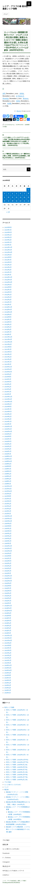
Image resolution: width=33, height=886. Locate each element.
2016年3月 (7, 538)
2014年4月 (7, 596)
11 (12, 197)
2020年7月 (7, 409)
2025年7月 (7, 260)
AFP (4, 93)
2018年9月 (7, 464)
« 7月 (8, 212)
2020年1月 (7, 424)
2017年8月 (7, 496)
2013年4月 (7, 625)
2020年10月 (8, 401)
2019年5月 (7, 444)
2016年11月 (8, 518)
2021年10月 (8, 372)
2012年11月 (8, 638)
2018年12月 (8, 456)
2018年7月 (7, 469)
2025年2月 (8, 272)
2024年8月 (8, 287)
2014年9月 (7, 583)
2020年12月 (8, 396)
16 (4, 201)
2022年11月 (8, 339)
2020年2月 (8, 421)
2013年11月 (8, 608)
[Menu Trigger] (28, 3)
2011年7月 (7, 678)
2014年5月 (7, 593)
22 (28, 201)
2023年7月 (7, 319)
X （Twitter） (7, 857)
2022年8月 (8, 347)
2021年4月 (7, 386)
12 (16, 197)
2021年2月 (7, 391)
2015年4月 (7, 566)
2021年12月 (8, 367)
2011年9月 (7, 673)
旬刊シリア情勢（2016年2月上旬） (17, 772)
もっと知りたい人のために (12, 784)
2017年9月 (7, 494)
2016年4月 (7, 536)
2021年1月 (7, 394)
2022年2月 (8, 362)
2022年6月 (8, 352)
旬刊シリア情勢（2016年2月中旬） (17, 774)
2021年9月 (7, 374)
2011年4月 (7, 685)
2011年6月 (7, 680)
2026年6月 (8, 232)
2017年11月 (8, 489)
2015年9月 (7, 553)
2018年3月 (7, 479)
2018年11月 (8, 459)
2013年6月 (7, 620)
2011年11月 (7, 668)
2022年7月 (7, 349)
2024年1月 (7, 304)
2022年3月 (7, 359)
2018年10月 (8, 461)
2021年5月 (7, 384)
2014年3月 (7, 598)
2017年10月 (8, 491)
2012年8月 (7, 645)
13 (20, 197)
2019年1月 (7, 454)
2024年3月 (7, 299)
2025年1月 (7, 275)
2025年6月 (8, 262)
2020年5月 (8, 414)
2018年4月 (7, 476)
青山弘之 (19, 111)
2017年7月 (7, 498)
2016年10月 (8, 521)
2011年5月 (7, 683)
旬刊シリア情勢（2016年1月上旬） (17, 764)
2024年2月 (8, 302)
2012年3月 (7, 658)
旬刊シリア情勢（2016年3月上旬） (17, 779)
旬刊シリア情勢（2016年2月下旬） (17, 777)
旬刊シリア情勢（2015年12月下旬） (17, 762)
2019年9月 (7, 434)
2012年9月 (7, 643)
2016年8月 (7, 526)
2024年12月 (8, 277)
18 (12, 201)
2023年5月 (7, 324)
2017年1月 (7, 513)
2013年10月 (8, 610)
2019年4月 (7, 446)
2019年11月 (8, 429)
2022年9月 (8, 344)
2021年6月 (7, 382)
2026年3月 (8, 240)
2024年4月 (8, 297)
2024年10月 (8, 282)
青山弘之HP (6, 866)
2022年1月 (7, 364)
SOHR (9, 103)
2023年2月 (7, 332)
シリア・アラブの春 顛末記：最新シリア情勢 (16, 7)
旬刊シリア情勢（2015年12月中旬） (17, 760)
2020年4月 (8, 416)
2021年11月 (8, 369)
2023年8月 (7, 317)
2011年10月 (8, 670)
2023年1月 (7, 334)
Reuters (25, 98)
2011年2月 (7, 690)
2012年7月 (7, 648)
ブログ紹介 (7, 782)
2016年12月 (8, 516)
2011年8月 (7, 675)
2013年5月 (7, 623)
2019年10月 (8, 431)
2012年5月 (7, 653)
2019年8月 (7, 436)
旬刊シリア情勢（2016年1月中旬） (17, 767)
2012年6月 (7, 650)
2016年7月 (7, 528)
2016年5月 (7, 533)
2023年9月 (8, 314)
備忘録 (6, 789)
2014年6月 (7, 591)
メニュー (6, 14)
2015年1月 (7, 573)
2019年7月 (7, 439)
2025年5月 (8, 265)
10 (8, 197)
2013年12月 (8, 605)
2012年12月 (8, 635)
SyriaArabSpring (9, 124)
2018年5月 (7, 474)
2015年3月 (7, 568)
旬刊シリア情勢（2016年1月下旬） (17, 769)
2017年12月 (8, 486)
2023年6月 (8, 322)
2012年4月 (7, 655)
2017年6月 (7, 501)
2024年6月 (8, 292)
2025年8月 (8, 257)
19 (16, 201)
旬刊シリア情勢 (9, 707)
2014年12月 (8, 576)
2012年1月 (7, 663)
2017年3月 (7, 508)
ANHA (22, 93)
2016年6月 (7, 531)
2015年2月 (7, 571)
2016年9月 (7, 523)
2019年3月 (7, 449)
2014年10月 (8, 581)
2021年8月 (7, 377)
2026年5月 (8, 235)
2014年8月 (7, 586)
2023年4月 (7, 327)
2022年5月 (8, 354)
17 (8, 201)
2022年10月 (8, 342)
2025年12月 (8, 247)
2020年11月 (8, 399)
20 (20, 201)
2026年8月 (8, 227)
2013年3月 (7, 628)
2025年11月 (8, 250)
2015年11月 (8, 548)
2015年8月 (7, 556)
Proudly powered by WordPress (11, 882)
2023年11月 (8, 309)
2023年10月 (8, 312)
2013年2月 (7, 630)
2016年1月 (7, 543)
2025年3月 (7, 270)
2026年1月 (7, 245)
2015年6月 (7, 561)
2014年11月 (8, 578)
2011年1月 (7, 693)
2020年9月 (8, 404)
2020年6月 (8, 411)
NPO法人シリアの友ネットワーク (13, 871)
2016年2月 (7, 541)
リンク (6, 787)
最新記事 (5, 844)
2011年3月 (7, 688)
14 (24, 197)
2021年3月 (7, 389)
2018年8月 (7, 466)
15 (28, 197)
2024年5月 (8, 294)
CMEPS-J (6, 875)
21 (24, 201)
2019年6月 (7, 441)
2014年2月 (7, 601)
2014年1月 (7, 603)
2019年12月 (8, 426)
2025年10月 (8, 252)
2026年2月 (8, 242)
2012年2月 (7, 660)
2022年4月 (8, 357)
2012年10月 (8, 640)
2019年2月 (7, 451)
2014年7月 (7, 588)
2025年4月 (8, 267)
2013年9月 (7, 613)
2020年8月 (8, 406)
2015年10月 (8, 551)
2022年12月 (8, 337)
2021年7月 (7, 379)
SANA (18, 101)
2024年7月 (7, 289)
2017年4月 (7, 506)
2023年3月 (7, 329)
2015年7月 (7, 558)
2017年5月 (7, 503)
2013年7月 (7, 618)
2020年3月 (7, 419)
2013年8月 (7, 615)
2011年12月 (8, 665)
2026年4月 (8, 237)
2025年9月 (8, 255)
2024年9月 (8, 284)
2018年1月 (7, 484)
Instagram (6, 862)
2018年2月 (7, 481)
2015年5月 (7, 563)
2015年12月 (8, 546)
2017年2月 (7, 511)
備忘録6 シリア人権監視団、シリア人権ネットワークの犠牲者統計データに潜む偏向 (18, 829)
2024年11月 (8, 279)
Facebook (6, 853)
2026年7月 (8, 230)
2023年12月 (8, 307)
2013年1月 (7, 633)
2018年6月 (7, 471)
